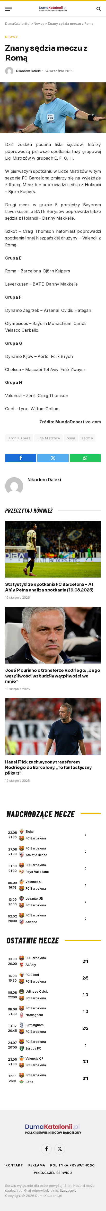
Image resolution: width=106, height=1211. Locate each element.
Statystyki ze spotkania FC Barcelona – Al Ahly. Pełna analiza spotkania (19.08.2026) (49, 587)
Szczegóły (68, 1190)
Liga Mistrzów (48, 438)
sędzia (87, 438)
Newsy (39, 23)
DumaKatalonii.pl (17, 23)
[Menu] (8, 9)
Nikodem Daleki (28, 71)
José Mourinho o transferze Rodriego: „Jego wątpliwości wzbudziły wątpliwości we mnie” (52, 676)
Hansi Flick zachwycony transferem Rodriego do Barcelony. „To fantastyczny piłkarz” (48, 767)
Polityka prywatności (72, 1165)
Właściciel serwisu (53, 1173)
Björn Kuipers (19, 438)
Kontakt (14, 1165)
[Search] (98, 9)
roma (71, 438)
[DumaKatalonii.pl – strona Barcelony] (53, 9)
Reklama (36, 1165)
